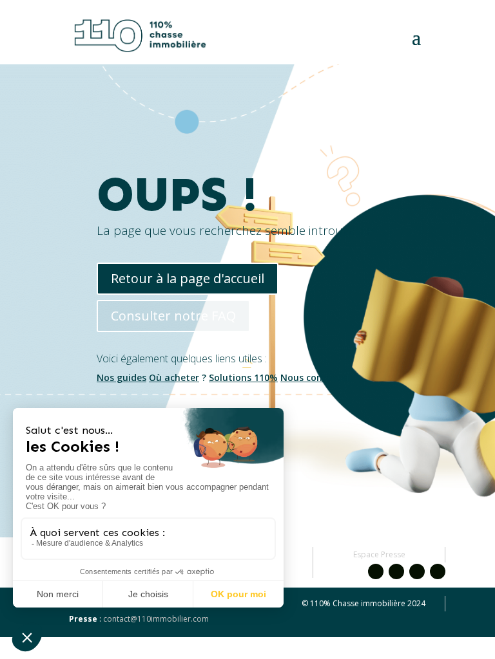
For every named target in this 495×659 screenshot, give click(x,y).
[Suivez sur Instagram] (396, 571)
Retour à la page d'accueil (187, 278)
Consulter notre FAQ (173, 315)
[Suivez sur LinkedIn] (417, 571)
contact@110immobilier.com (156, 618)
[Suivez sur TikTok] (437, 571)
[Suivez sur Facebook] (375, 571)
